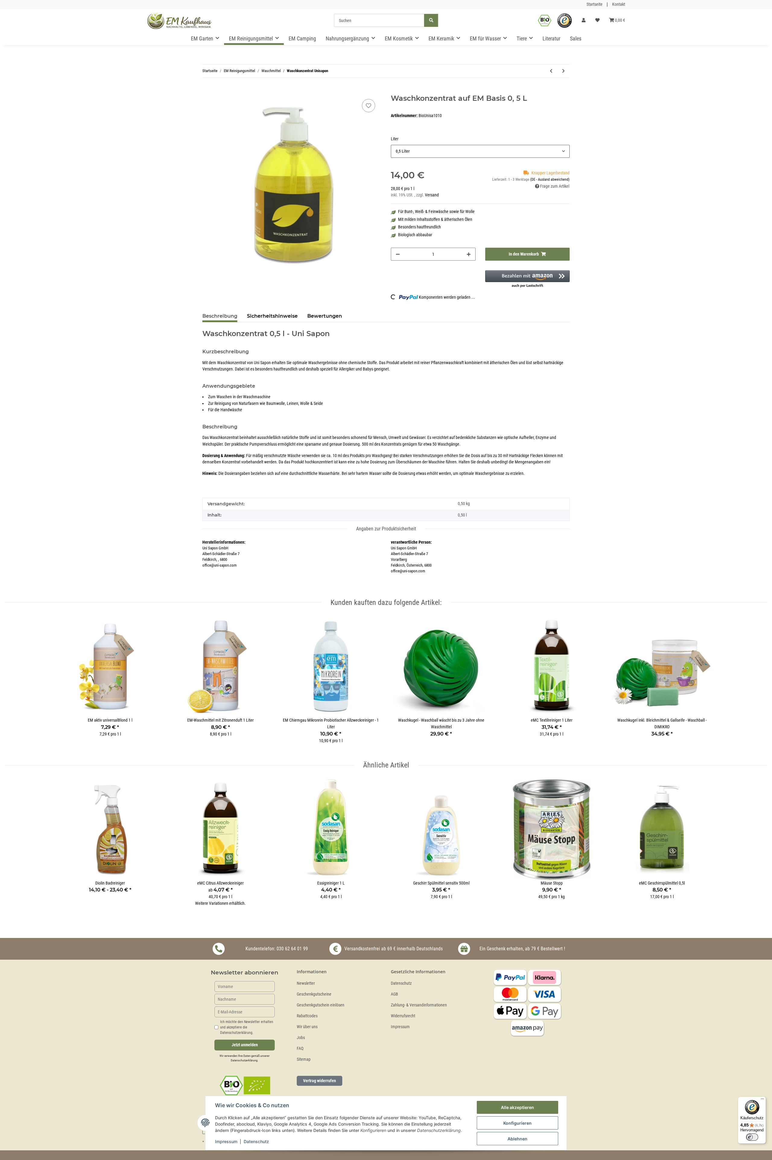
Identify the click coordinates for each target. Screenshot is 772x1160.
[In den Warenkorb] (207, 90)
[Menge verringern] (397, 254)
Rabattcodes (307, 1016)
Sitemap (304, 1059)
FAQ (300, 1048)
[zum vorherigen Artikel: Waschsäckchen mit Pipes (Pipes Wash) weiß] (551, 71)
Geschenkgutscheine (314, 994)
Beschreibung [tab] (219, 316)
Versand (432, 195)
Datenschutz (401, 983)
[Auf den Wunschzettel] (368, 105)
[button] (583, 20)
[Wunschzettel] (597, 20)
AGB (394, 994)
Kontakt (618, 4)
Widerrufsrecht (403, 1016)
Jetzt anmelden (245, 1044)
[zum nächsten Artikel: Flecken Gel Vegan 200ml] (563, 71)
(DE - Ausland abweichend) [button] (550, 179)
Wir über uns (307, 1026)
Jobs (301, 1037)
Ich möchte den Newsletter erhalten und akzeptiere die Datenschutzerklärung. (246, 1027)
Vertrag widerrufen (319, 1080)
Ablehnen (517, 1138)
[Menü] (762, 1100)
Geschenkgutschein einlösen (320, 1005)
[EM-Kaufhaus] (179, 20)
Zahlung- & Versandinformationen (419, 1005)
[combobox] (480, 151)
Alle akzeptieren (517, 1107)
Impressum (400, 1026)
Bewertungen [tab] (324, 316)
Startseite (595, 4)
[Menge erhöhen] (468, 254)
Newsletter (306, 983)
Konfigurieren (517, 1123)
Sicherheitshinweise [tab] (272, 316)
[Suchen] (431, 20)
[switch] (752, 1137)
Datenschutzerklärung (244, 1060)
